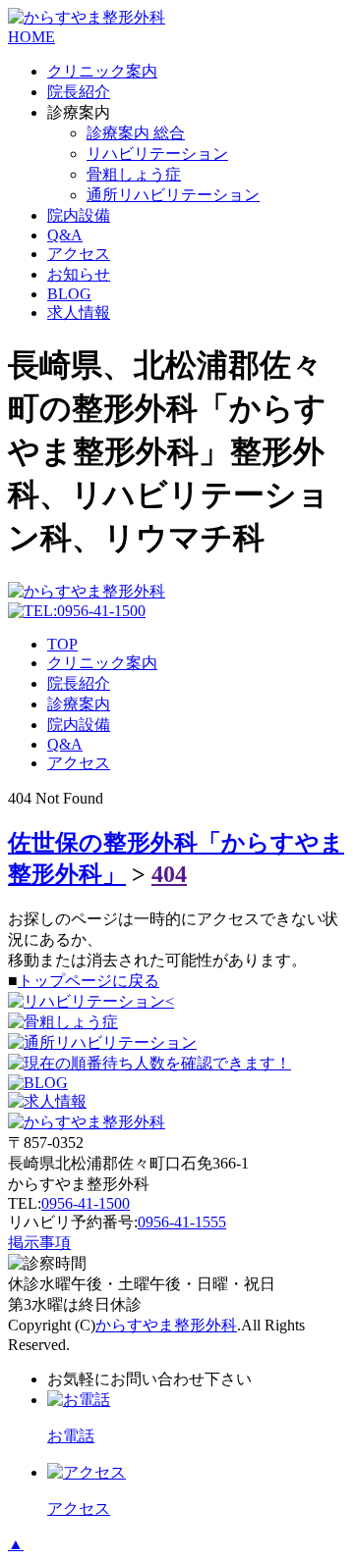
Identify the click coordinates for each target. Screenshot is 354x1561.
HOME (31, 36)
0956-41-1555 (182, 1222)
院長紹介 (78, 91)
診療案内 (78, 704)
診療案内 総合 (136, 133)
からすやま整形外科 (166, 1325)
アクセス (78, 253)
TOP (62, 644)
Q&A (65, 235)
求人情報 (78, 312)
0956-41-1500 (85, 1203)
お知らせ (78, 274)
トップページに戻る (88, 980)
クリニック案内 (102, 71)
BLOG (69, 294)
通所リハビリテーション (173, 194)
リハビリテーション (157, 153)
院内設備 (78, 215)
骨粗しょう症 (134, 174)
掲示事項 (39, 1242)
